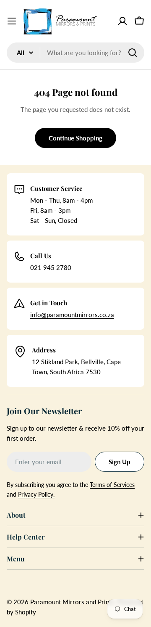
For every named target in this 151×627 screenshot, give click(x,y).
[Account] (122, 21)
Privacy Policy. (36, 494)
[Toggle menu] (12, 21)
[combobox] (75, 52)
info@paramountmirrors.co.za (72, 314)
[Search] (133, 53)
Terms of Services (112, 484)
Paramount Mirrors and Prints (72, 602)
